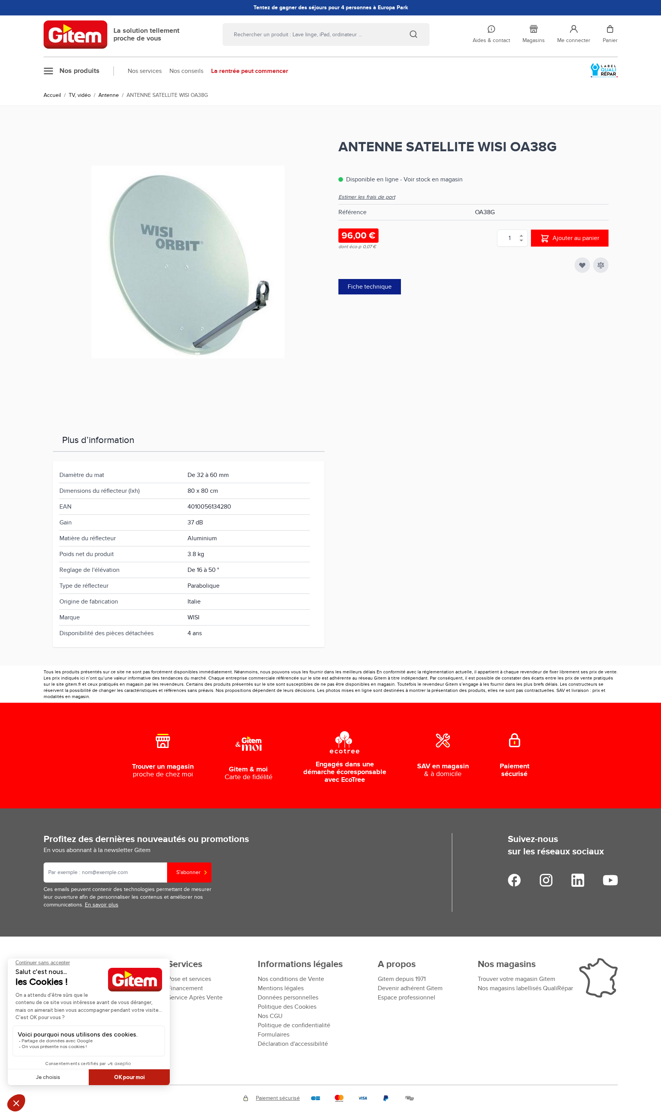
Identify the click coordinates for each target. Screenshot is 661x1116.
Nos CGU (270, 1016)
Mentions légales (281, 988)
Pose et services (189, 979)
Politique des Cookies (287, 1007)
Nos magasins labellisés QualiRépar (525, 988)
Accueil (52, 95)
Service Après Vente (195, 997)
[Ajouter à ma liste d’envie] (582, 265)
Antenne (108, 95)
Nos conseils (186, 71)
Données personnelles (288, 997)
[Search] (413, 34)
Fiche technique (370, 287)
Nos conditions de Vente (291, 979)
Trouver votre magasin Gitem (516, 979)
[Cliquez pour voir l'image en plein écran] (188, 262)
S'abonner (188, 872)
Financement (185, 988)
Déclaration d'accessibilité (293, 1044)
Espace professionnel (406, 997)
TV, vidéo (80, 95)
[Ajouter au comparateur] (601, 265)
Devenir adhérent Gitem (410, 988)
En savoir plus (101, 904)
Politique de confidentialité (294, 1025)
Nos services (145, 71)
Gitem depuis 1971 (402, 979)
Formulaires (273, 1034)
